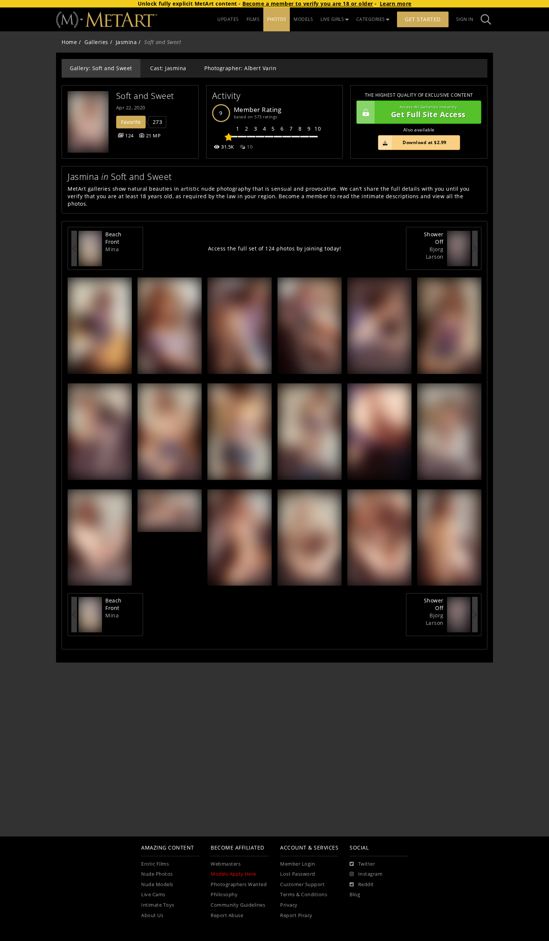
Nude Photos (157, 874)
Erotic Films (155, 864)
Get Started (423, 19)
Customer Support (302, 884)
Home (69, 42)
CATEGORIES (370, 19)
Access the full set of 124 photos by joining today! (274, 248)
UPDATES (228, 19)
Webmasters (226, 864)
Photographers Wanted (239, 884)
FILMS (253, 19)
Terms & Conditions (303, 894)
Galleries (96, 42)
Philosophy (224, 894)
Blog (355, 894)
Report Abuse (227, 915)
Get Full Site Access (428, 112)
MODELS (303, 19)
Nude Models (157, 884)
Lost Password (297, 874)
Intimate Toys (157, 905)
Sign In (465, 19)
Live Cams (153, 894)
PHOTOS (276, 19)
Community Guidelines (238, 905)
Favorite (131, 121)
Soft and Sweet (145, 96)
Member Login (297, 864)
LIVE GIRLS (332, 19)
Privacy (289, 905)
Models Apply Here (233, 874)
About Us (152, 915)
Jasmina (126, 42)
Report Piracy (296, 915)
